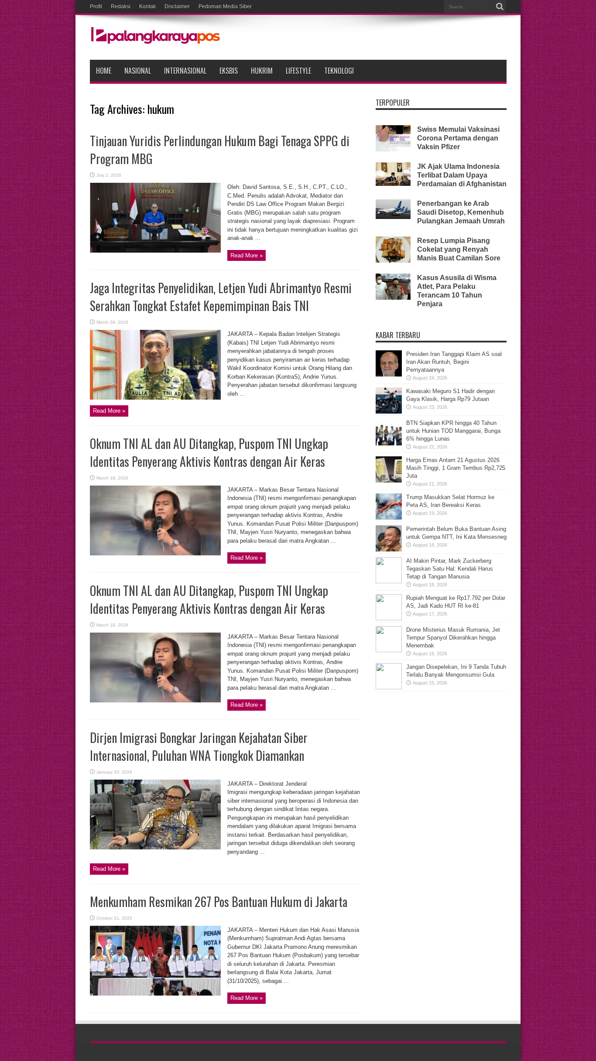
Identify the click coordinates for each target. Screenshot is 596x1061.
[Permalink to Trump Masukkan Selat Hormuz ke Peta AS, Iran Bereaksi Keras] (389, 517)
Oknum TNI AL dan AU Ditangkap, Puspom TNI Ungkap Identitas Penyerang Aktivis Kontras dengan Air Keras (209, 452)
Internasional (185, 70)
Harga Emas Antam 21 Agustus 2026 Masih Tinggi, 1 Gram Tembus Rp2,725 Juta (455, 468)
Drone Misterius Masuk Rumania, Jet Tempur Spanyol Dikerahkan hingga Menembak (453, 637)
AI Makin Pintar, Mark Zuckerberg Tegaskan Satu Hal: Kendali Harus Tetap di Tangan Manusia (449, 569)
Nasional (137, 70)
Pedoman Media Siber (225, 6)
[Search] (500, 6)
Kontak (147, 6)
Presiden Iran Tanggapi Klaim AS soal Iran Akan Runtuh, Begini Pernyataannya (454, 362)
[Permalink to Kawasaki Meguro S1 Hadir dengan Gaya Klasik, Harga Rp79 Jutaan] (389, 411)
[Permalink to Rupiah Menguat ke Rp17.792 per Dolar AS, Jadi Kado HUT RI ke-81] (389, 618)
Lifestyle (298, 70)
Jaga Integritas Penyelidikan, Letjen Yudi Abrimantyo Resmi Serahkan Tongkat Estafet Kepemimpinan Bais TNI (221, 297)
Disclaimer (177, 6)
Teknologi (339, 70)
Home (103, 70)
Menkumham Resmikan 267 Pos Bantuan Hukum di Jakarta (218, 901)
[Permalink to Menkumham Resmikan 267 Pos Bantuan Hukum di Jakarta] (155, 993)
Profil (96, 6)
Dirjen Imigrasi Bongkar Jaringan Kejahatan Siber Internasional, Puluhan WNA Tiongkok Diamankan (199, 746)
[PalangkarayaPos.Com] (155, 37)
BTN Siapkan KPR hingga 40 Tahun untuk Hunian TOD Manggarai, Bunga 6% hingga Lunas (453, 431)
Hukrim (262, 70)
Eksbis (228, 70)
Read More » (246, 255)
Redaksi (120, 6)
